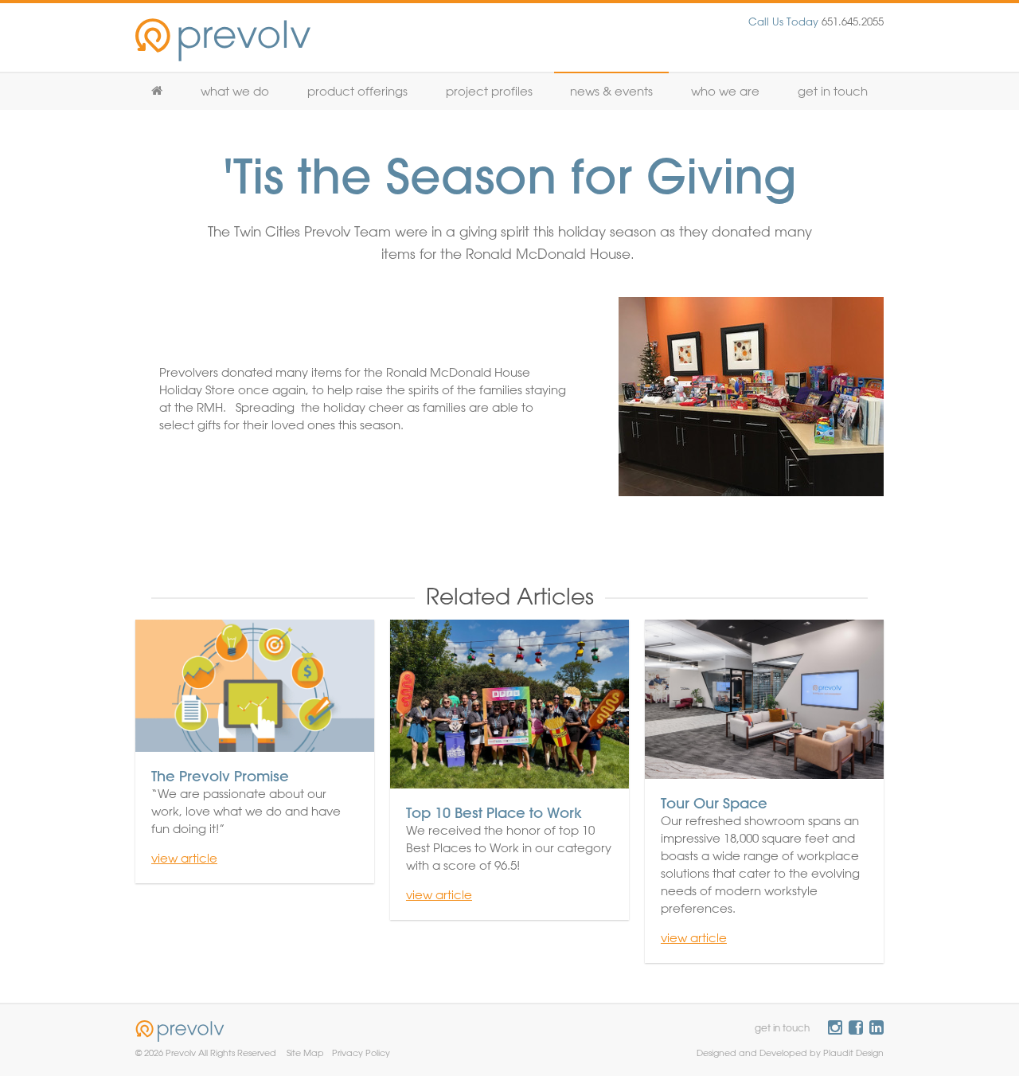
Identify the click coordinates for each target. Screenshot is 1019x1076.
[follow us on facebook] (856, 1027)
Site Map (305, 1052)
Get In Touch (833, 91)
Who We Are (725, 91)
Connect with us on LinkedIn (876, 1027)
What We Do (235, 91)
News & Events (611, 91)
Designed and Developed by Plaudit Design (790, 1052)
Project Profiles (489, 91)
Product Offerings (357, 91)
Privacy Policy (361, 1052)
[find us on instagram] (835, 1027)
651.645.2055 (816, 21)
